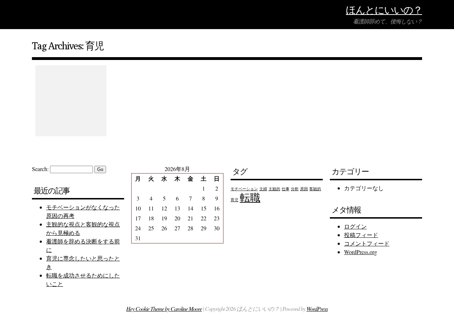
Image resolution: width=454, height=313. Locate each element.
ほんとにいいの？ (384, 10)
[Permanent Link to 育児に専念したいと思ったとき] (70, 100)
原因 (304, 188)
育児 (234, 199)
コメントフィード (366, 243)
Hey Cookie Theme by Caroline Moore (164, 308)
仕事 (285, 188)
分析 (295, 188)
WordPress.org (360, 252)
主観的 (274, 188)
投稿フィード (361, 234)
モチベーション (244, 188)
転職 (250, 197)
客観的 (315, 188)
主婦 (263, 188)
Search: (40, 168)
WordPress (317, 308)
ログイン (355, 226)
